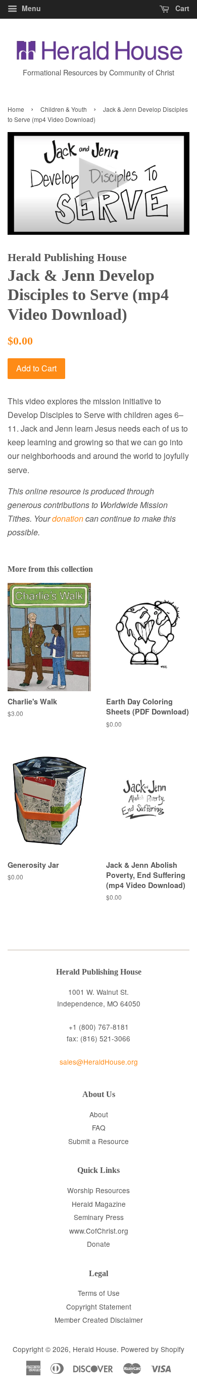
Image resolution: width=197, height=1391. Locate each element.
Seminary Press (99, 1217)
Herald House (95, 1349)
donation (67, 518)
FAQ (99, 1127)
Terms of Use (99, 1293)
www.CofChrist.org (98, 1231)
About (98, 1114)
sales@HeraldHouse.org (99, 1062)
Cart (181, 8)
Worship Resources (98, 1190)
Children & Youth (63, 109)
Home (16, 109)
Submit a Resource (98, 1141)
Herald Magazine (99, 1204)
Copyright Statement (98, 1306)
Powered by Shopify (152, 1349)
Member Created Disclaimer (99, 1320)
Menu (30, 8)
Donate (98, 1244)
